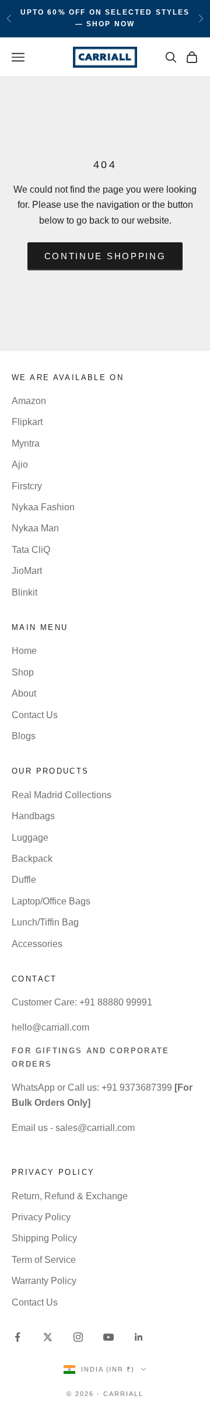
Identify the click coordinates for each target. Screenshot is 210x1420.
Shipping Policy (44, 1238)
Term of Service (44, 1260)
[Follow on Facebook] (17, 1337)
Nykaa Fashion (43, 507)
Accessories (37, 944)
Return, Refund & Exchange (70, 1196)
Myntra (26, 443)
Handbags (33, 816)
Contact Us (35, 715)
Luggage (30, 838)
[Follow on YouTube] (108, 1337)
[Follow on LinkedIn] (139, 1337)
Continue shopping (105, 256)
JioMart (27, 571)
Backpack (32, 859)
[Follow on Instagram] (78, 1337)
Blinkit (24, 592)
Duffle (24, 880)
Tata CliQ (31, 550)
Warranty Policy (44, 1281)
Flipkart (27, 422)
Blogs (24, 736)
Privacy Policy (41, 1217)
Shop (23, 672)
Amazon (29, 401)
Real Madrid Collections (61, 795)
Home (24, 651)
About (24, 693)
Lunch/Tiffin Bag (45, 922)
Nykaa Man (35, 528)
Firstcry (27, 486)
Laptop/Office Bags (51, 901)
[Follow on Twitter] (48, 1337)
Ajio (20, 464)
